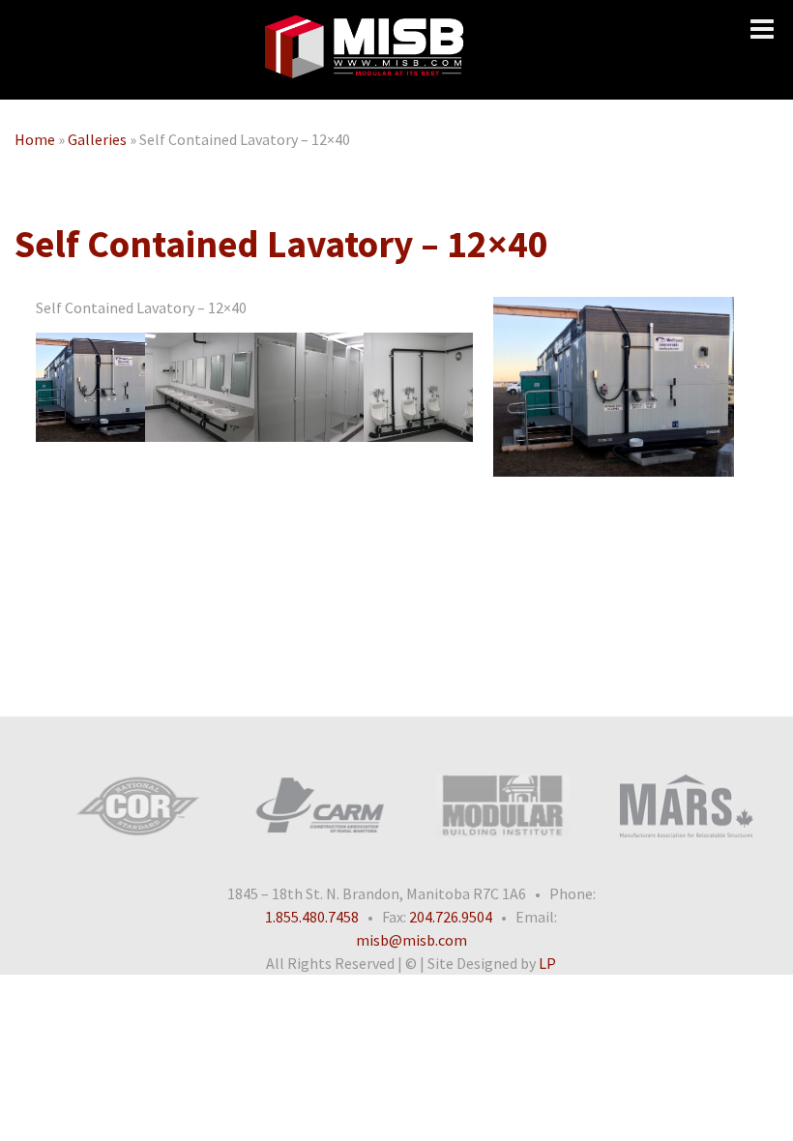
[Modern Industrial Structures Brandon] (364, 50)
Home (35, 139)
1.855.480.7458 (312, 916)
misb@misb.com (411, 940)
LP (547, 963)
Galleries (97, 139)
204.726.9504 (450, 916)
